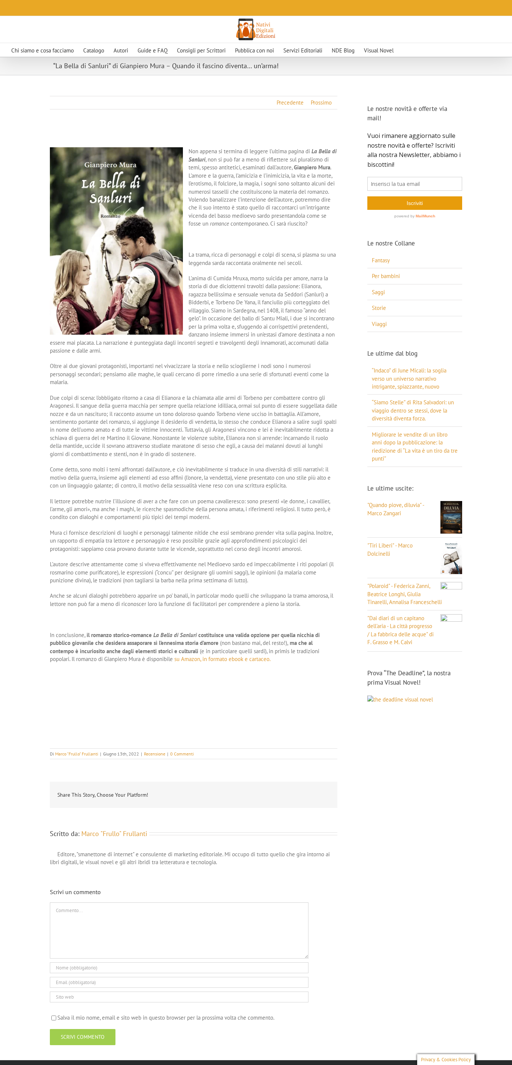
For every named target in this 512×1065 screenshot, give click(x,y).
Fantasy (381, 260)
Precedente (290, 102)
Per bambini (386, 276)
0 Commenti (182, 754)
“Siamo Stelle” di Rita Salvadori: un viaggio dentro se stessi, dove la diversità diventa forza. (413, 410)
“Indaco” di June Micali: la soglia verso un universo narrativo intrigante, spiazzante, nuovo (409, 378)
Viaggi (379, 324)
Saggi (378, 292)
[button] (419, 50)
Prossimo (321, 102)
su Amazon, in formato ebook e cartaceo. (222, 659)
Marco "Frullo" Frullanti (76, 754)
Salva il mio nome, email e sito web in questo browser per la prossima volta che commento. (165, 1017)
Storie (379, 307)
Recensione (154, 754)
